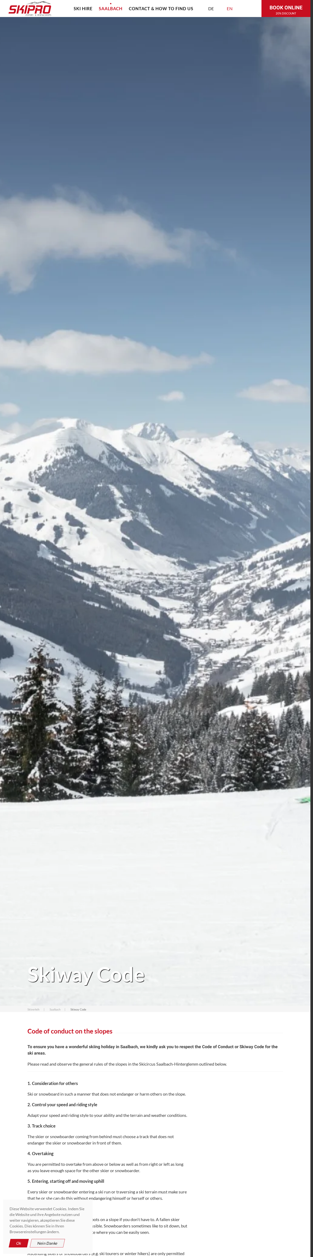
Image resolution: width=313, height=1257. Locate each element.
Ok (19, 1243)
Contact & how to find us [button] (161, 8)
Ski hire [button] (83, 8)
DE (211, 8)
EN (230, 8)
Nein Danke (47, 1243)
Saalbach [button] (110, 8)
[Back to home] (30, 8)
